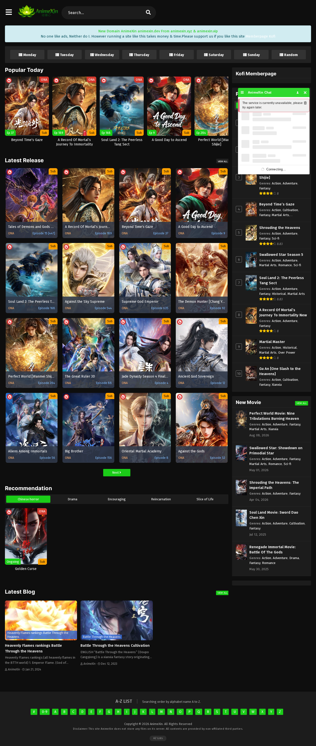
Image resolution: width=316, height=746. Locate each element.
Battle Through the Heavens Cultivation (115, 645)
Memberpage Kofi (261, 36)
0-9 (44, 712)
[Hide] (305, 92)
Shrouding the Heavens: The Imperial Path (274, 485)
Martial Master (272, 342)
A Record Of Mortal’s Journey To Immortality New (283, 312)
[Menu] (242, 92)
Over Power (286, 352)
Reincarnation (161, 499)
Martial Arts (280, 215)
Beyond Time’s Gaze (277, 204)
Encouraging (117, 499)
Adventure (290, 183)
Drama (72, 499)
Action (276, 183)
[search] (148, 12)
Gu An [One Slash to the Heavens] (280, 371)
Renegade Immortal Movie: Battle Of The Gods (272, 549)
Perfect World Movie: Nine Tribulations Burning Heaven (274, 416)
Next (115, 472)
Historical (279, 294)
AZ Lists (158, 738)
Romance (285, 265)
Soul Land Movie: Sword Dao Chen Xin (273, 515)
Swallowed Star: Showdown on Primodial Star (275, 450)
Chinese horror (28, 499)
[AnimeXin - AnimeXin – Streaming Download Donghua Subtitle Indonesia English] (38, 14)
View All (223, 161)
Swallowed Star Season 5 (281, 254)
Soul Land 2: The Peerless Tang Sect (281, 280)
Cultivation (290, 210)
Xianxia (277, 384)
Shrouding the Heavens (279, 227)
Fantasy (264, 188)
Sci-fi (275, 238)
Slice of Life (205, 499)
